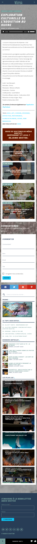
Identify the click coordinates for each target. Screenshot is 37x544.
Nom (4, 253)
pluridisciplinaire (9, 118)
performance (17, 116)
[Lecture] (3, 32)
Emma (19, 124)
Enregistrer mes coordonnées (14, 274)
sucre (19, 118)
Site (4, 266)
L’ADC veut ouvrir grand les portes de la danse (21, 351)
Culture (11, 11)
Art (13, 113)
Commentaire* (7, 244)
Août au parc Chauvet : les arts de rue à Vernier (21, 357)
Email (4, 260)
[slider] (32, 31)
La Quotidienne (17, 11)
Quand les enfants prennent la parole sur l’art (20, 364)
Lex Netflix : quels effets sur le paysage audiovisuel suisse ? (20, 370)
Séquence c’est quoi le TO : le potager (19, 344)
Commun (18, 113)
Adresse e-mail (5, 504)
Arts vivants (4, 11)
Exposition (7, 116)
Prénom (3, 511)
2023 (9, 113)
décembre (26, 113)
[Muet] (28, 32)
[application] (18, 31)
